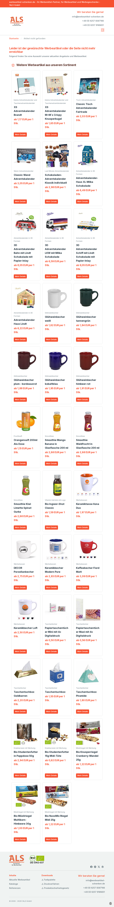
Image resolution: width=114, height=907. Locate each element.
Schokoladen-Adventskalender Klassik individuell (56, 178)
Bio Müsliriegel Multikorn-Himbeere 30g (23, 819)
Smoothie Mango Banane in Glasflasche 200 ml (56, 444)
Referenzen (15, 888)
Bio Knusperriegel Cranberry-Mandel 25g (87, 755)
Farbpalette (49, 880)
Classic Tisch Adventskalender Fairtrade (86, 108)
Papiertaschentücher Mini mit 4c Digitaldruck (56, 631)
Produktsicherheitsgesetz (56, 888)
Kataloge (13, 884)
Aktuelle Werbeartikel (19, 880)
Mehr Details (20, 134)
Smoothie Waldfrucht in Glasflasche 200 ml (87, 444)
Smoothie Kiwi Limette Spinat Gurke (22, 507)
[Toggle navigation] (102, 30)
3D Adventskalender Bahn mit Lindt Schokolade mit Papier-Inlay (24, 253)
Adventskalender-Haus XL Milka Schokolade (87, 182)
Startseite (14, 38)
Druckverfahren (51, 884)
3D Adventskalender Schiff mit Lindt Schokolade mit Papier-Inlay (86, 253)
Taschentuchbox (55, 691)
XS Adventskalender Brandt (24, 111)
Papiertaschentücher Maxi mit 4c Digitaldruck (87, 631)
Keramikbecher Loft (25, 627)
